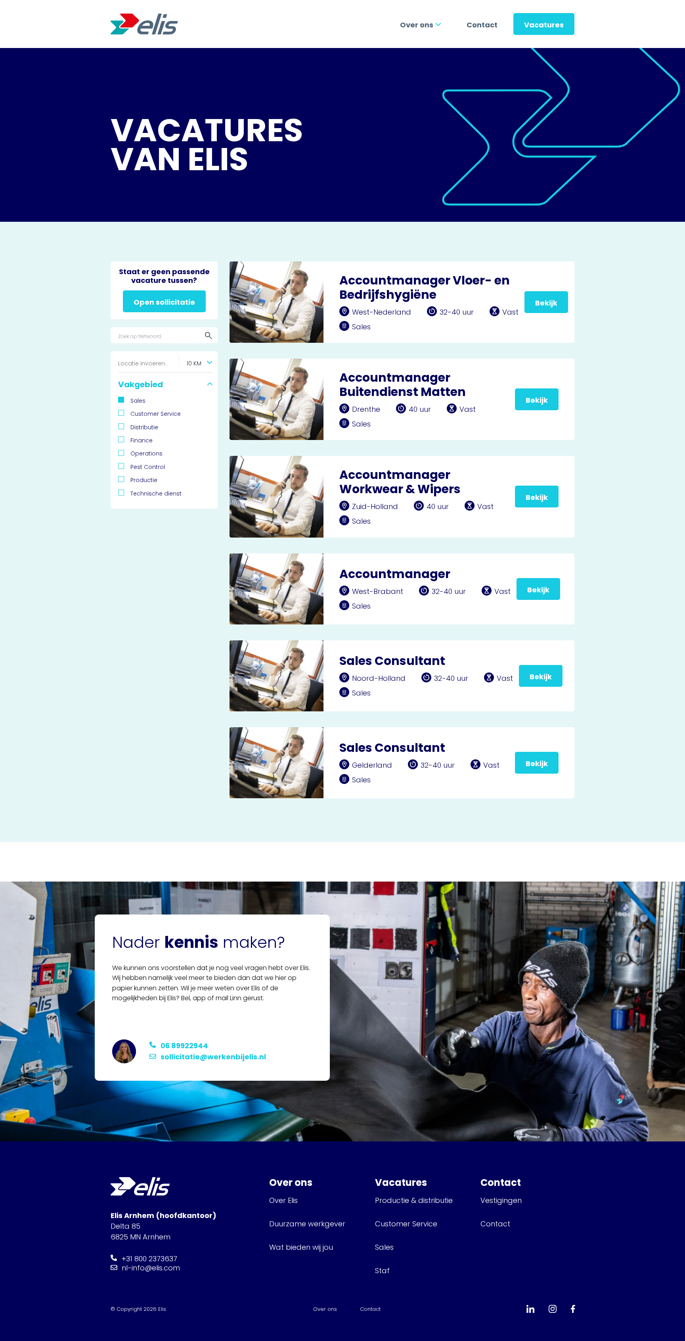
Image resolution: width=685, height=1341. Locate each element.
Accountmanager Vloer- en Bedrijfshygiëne (424, 287)
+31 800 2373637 (149, 1258)
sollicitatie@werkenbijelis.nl (213, 1056)
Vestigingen (502, 1200)
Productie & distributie (414, 1200)
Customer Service (406, 1224)
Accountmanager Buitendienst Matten (402, 384)
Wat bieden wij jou (301, 1247)
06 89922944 (184, 1045)
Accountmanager (394, 573)
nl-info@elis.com (151, 1267)
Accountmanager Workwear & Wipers (400, 482)
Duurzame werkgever (307, 1224)
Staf (382, 1271)
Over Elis (283, 1200)
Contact (482, 25)
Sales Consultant (392, 660)
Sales (384, 1247)
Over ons (416, 25)
